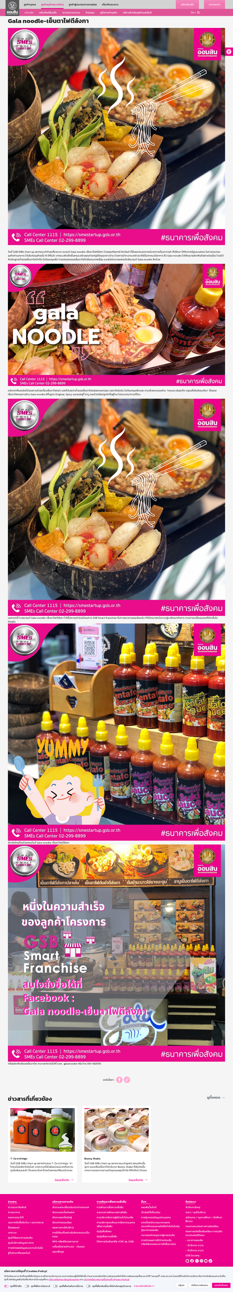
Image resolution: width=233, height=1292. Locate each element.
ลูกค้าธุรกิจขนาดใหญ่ (52, 4)
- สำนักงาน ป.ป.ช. (194, 1245)
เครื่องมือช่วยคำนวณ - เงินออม (68, 1246)
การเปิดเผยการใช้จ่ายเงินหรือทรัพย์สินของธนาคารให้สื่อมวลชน (158, 1242)
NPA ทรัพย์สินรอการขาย (65, 1241)
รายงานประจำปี (16, 1217)
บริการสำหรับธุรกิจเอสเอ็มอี (137, 12)
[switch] (6, 1286)
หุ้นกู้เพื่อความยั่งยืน (107, 1236)
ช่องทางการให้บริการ (63, 1227)
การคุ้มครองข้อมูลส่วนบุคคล (156, 1217)
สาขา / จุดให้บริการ (195, 1212)
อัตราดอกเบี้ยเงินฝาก (63, 1212)
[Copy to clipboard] (127, 1080)
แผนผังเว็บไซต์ (148, 1207)
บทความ (12, 1232)
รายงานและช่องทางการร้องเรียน (202, 1226)
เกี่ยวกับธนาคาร (110, 4)
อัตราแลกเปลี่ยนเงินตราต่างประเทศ (70, 1207)
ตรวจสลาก (214, 4)
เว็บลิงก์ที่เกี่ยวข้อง (150, 1212)
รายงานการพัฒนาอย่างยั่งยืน (112, 1212)
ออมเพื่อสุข (58, 1251)
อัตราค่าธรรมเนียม (62, 1222)
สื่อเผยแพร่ (13, 1227)
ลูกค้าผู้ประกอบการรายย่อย (83, 4)
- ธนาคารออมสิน (194, 1240)
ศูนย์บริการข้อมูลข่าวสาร (21, 1243)
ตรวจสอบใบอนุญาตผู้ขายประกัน (158, 1235)
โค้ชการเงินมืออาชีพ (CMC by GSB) (115, 1241)
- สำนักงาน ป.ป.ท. (194, 1250)
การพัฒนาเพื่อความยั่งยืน (110, 1207)
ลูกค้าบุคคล (30, 4)
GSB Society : (193, 1255)
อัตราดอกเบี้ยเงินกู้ (62, 1217)
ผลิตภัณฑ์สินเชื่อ (48, 12)
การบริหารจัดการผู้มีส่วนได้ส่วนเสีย (115, 1217)
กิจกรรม (90, 12)
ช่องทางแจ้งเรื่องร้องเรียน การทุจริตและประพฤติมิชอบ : (203, 1233)
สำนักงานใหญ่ (192, 1207)
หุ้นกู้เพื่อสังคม (104, 1231)
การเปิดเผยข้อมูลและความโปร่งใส (25, 1248)
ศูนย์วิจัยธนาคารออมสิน (20, 1238)
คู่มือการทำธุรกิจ (108, 12)
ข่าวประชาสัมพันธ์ (17, 1207)
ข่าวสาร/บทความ (71, 12)
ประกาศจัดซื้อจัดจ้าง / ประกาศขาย (26, 1222)
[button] (229, 52)
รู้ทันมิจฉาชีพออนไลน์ (19, 1253)
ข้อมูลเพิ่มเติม (62, 1180)
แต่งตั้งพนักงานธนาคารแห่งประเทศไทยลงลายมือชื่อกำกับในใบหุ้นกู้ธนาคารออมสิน (160, 1226)
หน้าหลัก (29, 12)
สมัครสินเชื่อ (187, 4)
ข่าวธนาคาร (14, 1212)
